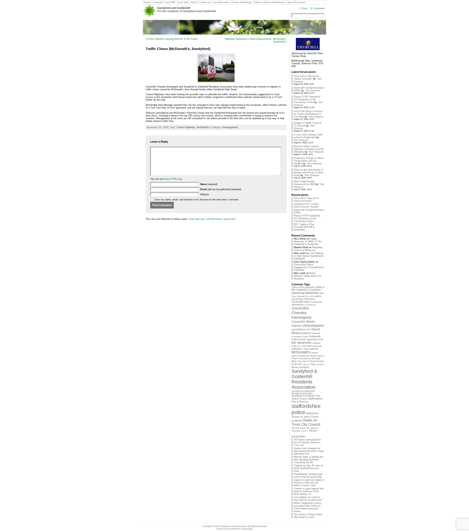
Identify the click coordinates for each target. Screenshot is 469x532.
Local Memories (221, 2)
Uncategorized (229, 127)
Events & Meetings (241, 2)
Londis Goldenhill (310, 349)
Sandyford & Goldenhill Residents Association (304, 379)
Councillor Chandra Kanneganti (301, 313)
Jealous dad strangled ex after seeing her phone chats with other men (309, 451)
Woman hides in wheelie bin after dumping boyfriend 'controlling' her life (308, 460)
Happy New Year (314, 339)
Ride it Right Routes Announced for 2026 (304, 183)
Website (204, 194)
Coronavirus (310, 305)
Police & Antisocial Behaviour (269, 2)
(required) (208, 184)
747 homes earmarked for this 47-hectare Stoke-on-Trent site (307, 442)
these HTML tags (173, 179)
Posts (305, 8)
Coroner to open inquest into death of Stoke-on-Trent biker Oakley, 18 (309, 491)
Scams (303, 398)
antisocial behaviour (305, 293)
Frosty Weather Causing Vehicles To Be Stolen (172, 39)
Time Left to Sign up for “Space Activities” (306, 77)
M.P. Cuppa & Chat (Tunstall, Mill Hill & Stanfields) (304, 227)
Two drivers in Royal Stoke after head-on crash (308, 515)
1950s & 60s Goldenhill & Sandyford (307, 288)
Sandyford (304, 367)
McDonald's (203, 127)
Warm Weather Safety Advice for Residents (308, 276)
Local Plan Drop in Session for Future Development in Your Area (308, 114)
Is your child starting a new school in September (308, 136)
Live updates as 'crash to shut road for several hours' (308, 498)
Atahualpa (247, 529)
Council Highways (186, 127)
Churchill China (300, 301)
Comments (319, 8)
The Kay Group (298, 428)
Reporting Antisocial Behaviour (308, 248)
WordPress (234, 529)
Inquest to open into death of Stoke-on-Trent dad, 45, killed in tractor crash (309, 483)
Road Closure (317, 361)
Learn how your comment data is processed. (212, 219)
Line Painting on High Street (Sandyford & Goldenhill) (309, 256)
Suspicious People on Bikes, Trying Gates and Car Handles (309, 161)
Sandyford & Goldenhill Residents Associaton (303, 392)
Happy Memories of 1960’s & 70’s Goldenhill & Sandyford (308, 241)
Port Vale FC (303, 361)
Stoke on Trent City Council (305, 422)
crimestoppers (313, 325)
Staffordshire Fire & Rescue (307, 400)
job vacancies (301, 342)
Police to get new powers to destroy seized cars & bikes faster (308, 172)
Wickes (313, 431)
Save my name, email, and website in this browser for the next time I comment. (197, 199)
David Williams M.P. (301, 329)
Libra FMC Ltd (309, 346)
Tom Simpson (312, 90)
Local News (298, 436)
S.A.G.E (296, 364)
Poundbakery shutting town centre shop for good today (308, 475)
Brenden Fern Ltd (305, 296)
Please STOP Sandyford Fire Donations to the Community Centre (307, 99)
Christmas (309, 299)
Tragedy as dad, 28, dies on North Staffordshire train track (308, 468)
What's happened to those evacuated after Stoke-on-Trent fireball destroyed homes (307, 507)
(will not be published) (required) (220, 189)
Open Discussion (296, 2)
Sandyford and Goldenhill (173, 8)
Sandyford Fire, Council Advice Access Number (306, 205)
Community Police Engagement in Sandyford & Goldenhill (309, 267)
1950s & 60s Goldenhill (303, 287)
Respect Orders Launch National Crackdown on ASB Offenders (309, 149)
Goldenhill (305, 333)
